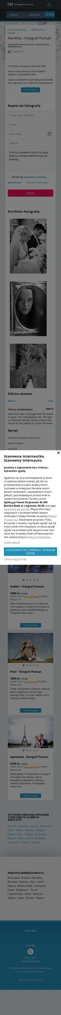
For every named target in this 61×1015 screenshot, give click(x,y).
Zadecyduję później (15, 559)
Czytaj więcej (12, 542)
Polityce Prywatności (39, 537)
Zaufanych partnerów (16, 509)
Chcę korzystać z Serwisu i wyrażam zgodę (30, 551)
